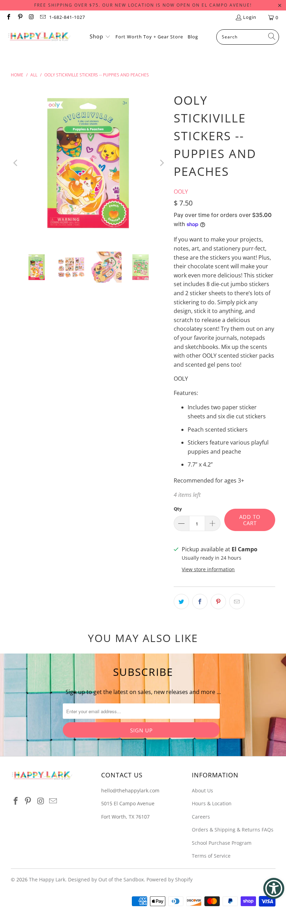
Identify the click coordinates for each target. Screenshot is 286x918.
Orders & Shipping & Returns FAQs (232, 829)
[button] (100, 37)
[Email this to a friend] (236, 601)
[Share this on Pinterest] (218, 601)
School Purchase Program (221, 842)
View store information (208, 569)
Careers (201, 816)
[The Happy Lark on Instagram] (31, 17)
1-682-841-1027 (67, 17)
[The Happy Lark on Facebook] (8, 17)
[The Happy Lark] (39, 37)
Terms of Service (211, 855)
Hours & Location (212, 803)
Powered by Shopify (169, 879)
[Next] (161, 163)
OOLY (181, 191)
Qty (178, 509)
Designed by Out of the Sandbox (106, 879)
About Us (202, 790)
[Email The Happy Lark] (42, 17)
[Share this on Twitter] (181, 601)
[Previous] (16, 163)
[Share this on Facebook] (200, 601)
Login (249, 17)
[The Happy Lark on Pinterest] (19, 17)
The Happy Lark (47, 879)
